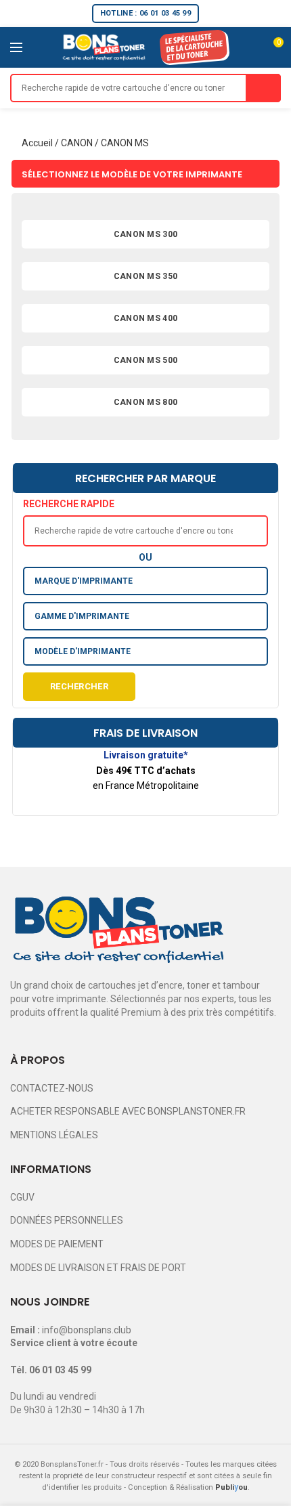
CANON (77, 142)
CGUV (22, 1197)
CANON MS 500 (146, 360)
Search (263, 88)
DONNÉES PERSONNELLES (66, 1220)
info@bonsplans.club (86, 1330)
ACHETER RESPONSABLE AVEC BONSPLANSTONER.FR (128, 1111)
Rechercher (79, 686)
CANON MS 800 (146, 402)
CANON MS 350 (146, 276)
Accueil (37, 142)
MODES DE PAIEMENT (57, 1244)
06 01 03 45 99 (60, 1369)
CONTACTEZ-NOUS (51, 1088)
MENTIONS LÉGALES (54, 1135)
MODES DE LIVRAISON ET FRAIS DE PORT (98, 1267)
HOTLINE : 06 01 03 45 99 (145, 13)
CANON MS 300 (146, 234)
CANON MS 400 (146, 318)
